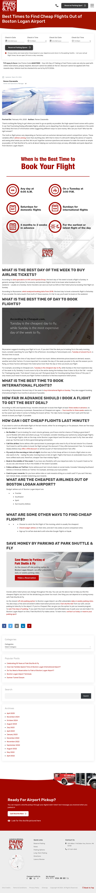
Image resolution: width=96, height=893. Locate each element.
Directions (37, 856)
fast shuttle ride (67, 604)
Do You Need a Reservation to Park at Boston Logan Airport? (30, 670)
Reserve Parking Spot (73, 5)
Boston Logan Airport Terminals (19, 674)
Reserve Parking (39, 843)
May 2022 (11, 752)
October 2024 (12, 720)
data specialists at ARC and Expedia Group (29, 280)
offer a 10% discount (29, 449)
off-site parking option (26, 601)
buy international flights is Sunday (57, 390)
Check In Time (32, 38)
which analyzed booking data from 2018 (37, 291)
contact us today (73, 612)
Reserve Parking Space (17, 47)
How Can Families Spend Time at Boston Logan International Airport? (34, 667)
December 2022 (13, 738)
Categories (9, 644)
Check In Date (10, 38)
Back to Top (89, 888)
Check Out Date (55, 38)
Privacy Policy (34, 888)
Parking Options (39, 850)
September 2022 (13, 745)
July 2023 (11, 727)
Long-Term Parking (40, 853)
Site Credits (6, 888)
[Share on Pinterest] (29, 626)
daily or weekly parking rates (82, 601)
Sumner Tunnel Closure (15, 678)
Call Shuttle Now (17, 814)
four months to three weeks (73, 410)
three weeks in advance (78, 408)
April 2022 (11, 756)
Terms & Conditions (20, 888)
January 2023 (12, 734)
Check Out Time (78, 38)
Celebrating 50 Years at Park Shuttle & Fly (23, 663)
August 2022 (12, 749)
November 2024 (13, 717)
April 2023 (11, 731)
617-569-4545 (72, 849)
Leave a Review (39, 859)
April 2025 (11, 713)
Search (8, 689)
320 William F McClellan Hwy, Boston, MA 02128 (81, 845)
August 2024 (12, 724)
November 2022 (13, 742)
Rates (36, 847)
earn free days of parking (18, 609)
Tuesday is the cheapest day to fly (47, 368)
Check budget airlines (27, 528)
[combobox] (48, 647)
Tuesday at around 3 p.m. (82, 352)
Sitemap (45, 888)
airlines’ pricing (20, 138)
